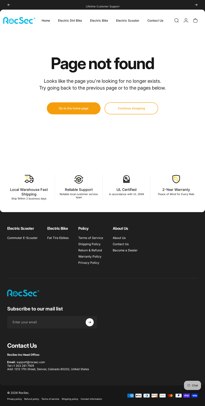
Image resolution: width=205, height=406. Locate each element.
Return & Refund (90, 250)
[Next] (196, 5)
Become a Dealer (125, 250)
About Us (119, 238)
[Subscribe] (90, 322)
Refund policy (31, 399)
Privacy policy (14, 399)
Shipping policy (70, 399)
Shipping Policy (89, 244)
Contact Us (121, 244)
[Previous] (8, 5)
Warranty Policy (89, 256)
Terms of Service (90, 238)
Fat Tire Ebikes (58, 238)
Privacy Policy (88, 263)
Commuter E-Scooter (22, 238)
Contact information (91, 399)
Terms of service (50, 399)
